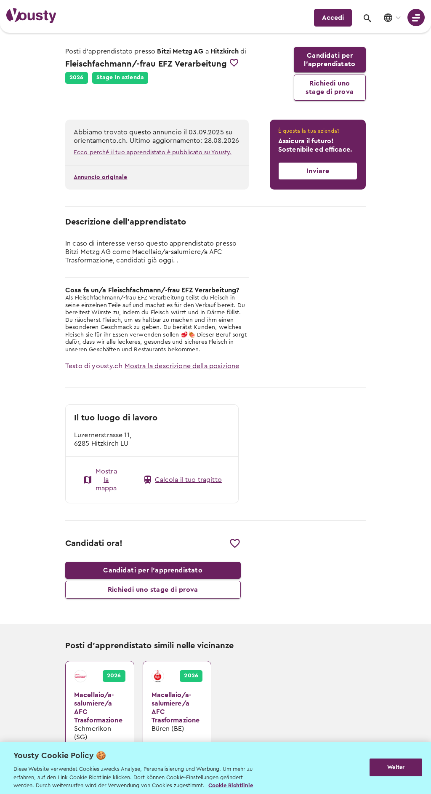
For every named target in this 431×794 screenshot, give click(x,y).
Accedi (333, 17)
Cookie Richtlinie (230, 785)
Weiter (395, 767)
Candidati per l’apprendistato (330, 59)
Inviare (317, 171)
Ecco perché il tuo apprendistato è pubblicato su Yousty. (152, 152)
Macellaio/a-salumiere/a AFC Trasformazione (91, 674)
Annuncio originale (100, 177)
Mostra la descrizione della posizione (182, 366)
